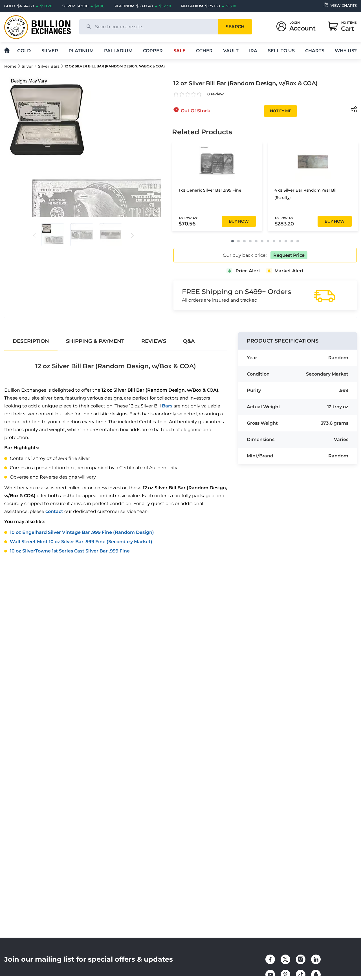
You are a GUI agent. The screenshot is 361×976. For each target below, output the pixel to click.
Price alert (247, 270)
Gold (24, 50)
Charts (314, 50)
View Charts (344, 5)
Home (10, 66)
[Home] (7, 50)
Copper (153, 50)
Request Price (289, 255)
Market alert (289, 270)
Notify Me (280, 110)
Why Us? (346, 50)
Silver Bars (49, 66)
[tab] (31, 341)
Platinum (81, 50)
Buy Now (239, 221)
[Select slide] (53, 234)
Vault (231, 50)
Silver (49, 50)
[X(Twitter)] (285, 959)
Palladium (118, 50)
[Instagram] (300, 959)
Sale (179, 50)
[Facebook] (270, 959)
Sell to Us (281, 50)
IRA (253, 50)
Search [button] (235, 26)
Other (204, 50)
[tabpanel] (115, 454)
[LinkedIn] (316, 959)
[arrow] (34, 235)
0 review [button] (215, 94)
